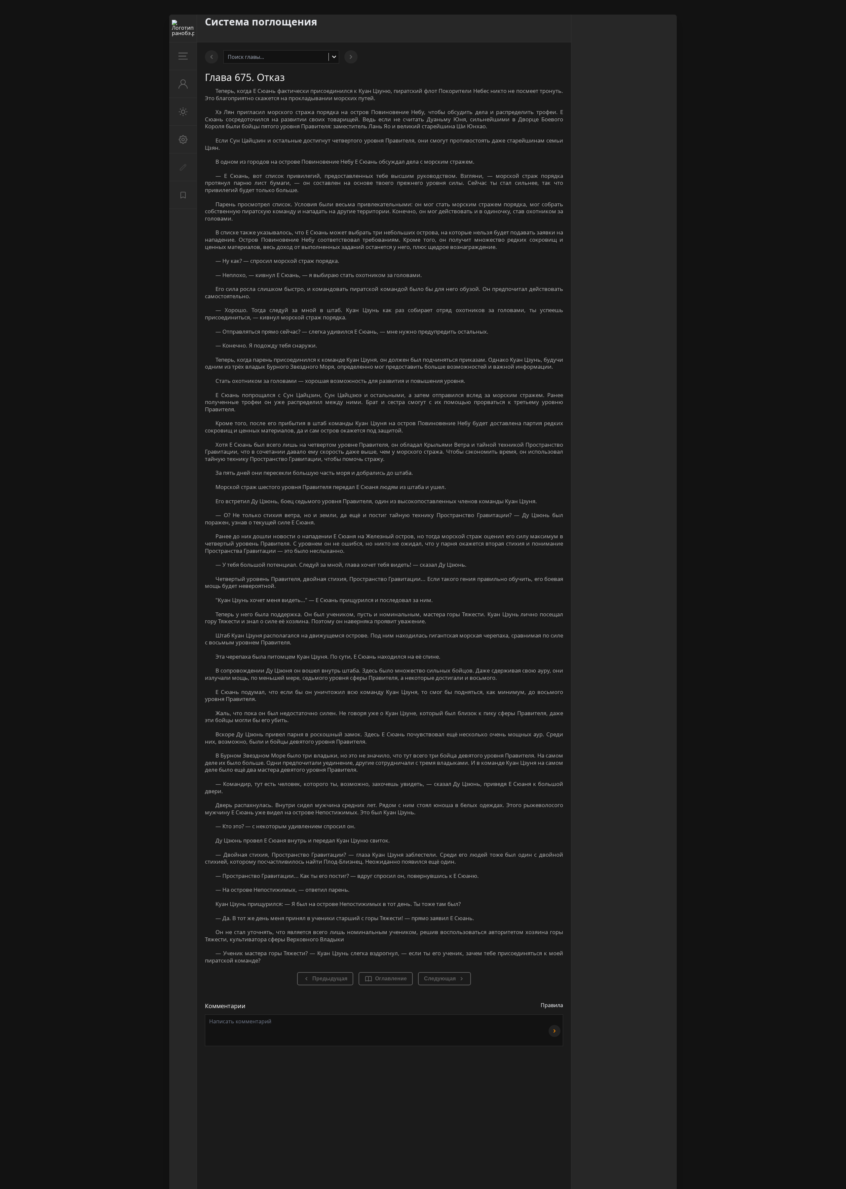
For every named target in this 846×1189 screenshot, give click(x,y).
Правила (552, 1005)
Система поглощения (261, 21)
